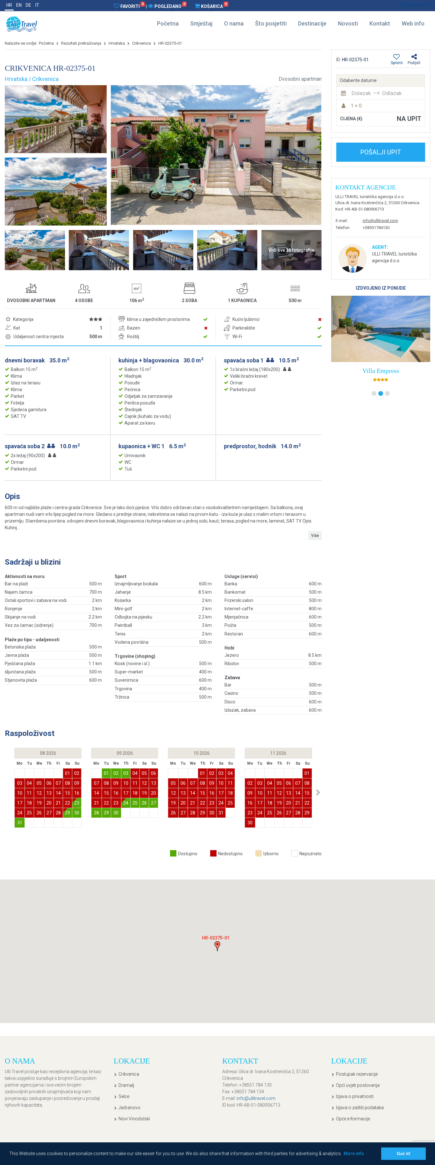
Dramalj (126, 1085)
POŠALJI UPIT (380, 152)
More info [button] (354, 1153)
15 (67, 793)
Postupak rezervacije (357, 1074)
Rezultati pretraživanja (81, 43)
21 (58, 802)
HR (9, 5)
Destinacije (312, 23)
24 (19, 812)
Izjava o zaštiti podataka (360, 1107)
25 (29, 812)
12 (39, 793)
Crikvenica (141, 43)
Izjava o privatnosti (355, 1096)
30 (76, 812)
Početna (168, 23)
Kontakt (379, 23)
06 (49, 783)
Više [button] (315, 535)
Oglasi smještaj (415, 4)
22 (67, 802)
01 (67, 773)
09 (76, 783)
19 (39, 802)
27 (49, 812)
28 (58, 812)
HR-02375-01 (170, 43)
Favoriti (132, 6)
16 (76, 793)
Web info (413, 23)
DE (28, 5)
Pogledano (169, 6)
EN (19, 5)
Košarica (214, 6)
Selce (123, 1096)
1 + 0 (356, 106)
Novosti (348, 23)
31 (19, 822)
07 (58, 783)
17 (19, 802)
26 (39, 812)
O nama (234, 23)
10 (19, 793)
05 (39, 783)
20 (49, 802)
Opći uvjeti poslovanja (358, 1085)
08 (67, 783)
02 (76, 773)
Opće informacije (353, 1118)
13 (49, 793)
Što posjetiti (271, 23)
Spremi (397, 63)
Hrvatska (117, 43)
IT (37, 5)
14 (58, 793)
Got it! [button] (403, 1153)
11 (29, 793)
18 (29, 802)
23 (76, 802)
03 (19, 783)
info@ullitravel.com (380, 220)
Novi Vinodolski (134, 1118)
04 (29, 783)
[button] (318, 792)
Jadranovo (129, 1107)
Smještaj (201, 23)
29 (67, 812)
